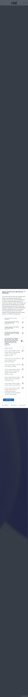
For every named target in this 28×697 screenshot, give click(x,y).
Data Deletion (5, 405)
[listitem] (14, 319)
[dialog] (14, 348)
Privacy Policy (22, 405)
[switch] (22, 322)
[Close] (25, 291)
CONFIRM (8, 399)
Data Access (14, 405)
